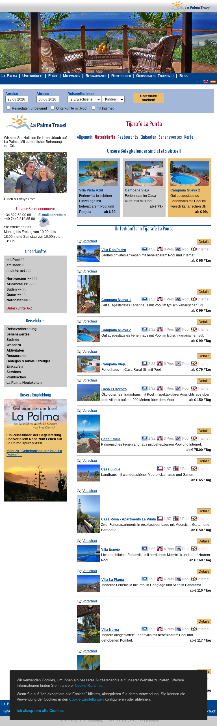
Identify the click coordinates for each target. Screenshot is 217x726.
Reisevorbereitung (21, 329)
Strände (12, 340)
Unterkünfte (32, 76)
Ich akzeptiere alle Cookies (40, 710)
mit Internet (105, 108)
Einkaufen (148, 137)
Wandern (13, 345)
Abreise (42, 94)
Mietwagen (72, 76)
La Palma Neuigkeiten (24, 383)
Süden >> (13, 289)
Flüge (53, 76)
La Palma (9, 76)
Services (13, 372)
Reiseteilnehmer (81, 94)
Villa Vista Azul (91, 190)
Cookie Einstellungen (86, 699)
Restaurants (96, 76)
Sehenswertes (170, 137)
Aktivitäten (15, 350)
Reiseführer (121, 76)
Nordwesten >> (18, 279)
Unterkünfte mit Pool (71, 108)
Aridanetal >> (17, 284)
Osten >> (13, 295)
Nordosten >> (17, 300)
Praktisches (16, 377)
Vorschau (90, 241)
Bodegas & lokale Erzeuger (28, 361)
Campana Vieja (137, 190)
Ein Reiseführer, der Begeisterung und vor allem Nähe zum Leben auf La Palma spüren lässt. (34, 439)
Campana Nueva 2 (185, 190)
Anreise (11, 94)
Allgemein (85, 137)
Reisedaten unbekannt (29, 108)
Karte (188, 137)
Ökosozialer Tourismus (155, 76)
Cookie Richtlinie (88, 685)
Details (204, 242)
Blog (183, 76)
